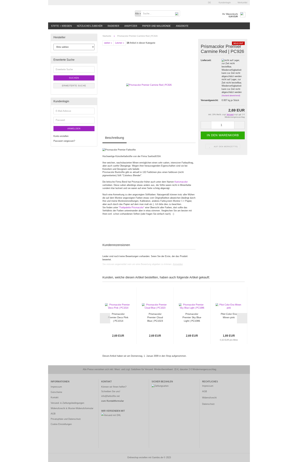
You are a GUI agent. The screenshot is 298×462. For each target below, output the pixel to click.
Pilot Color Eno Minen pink (229, 316)
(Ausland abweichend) (231, 95)
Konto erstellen (60, 136)
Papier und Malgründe (156, 26)
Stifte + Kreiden (61, 26)
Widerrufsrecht (209, 397)
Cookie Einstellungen (61, 424)
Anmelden (178, 264)
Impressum (56, 386)
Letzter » (119, 43)
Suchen (74, 78)
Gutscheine (56, 392)
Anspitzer (130, 26)
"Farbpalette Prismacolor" (131, 207)
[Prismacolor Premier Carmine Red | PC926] (149, 84)
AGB (53, 413)
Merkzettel (242, 2)
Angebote (182, 26)
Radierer (113, 26)
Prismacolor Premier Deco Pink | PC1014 (118, 317)
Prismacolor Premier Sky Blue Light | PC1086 (191, 317)
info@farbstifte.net (110, 396)
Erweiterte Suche (74, 85)
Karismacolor (181, 181)
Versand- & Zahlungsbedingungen (67, 403)
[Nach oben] (288, 457)
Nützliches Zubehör (89, 26)
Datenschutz (208, 404)
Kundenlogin (224, 2)
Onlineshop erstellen (137, 457)
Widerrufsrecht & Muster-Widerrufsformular (72, 408)
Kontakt (54, 397)
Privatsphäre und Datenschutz (66, 419)
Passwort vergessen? (64, 141)
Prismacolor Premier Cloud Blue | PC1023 (155, 317)
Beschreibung (114, 137)
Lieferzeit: (206, 60)
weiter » (108, 43)
